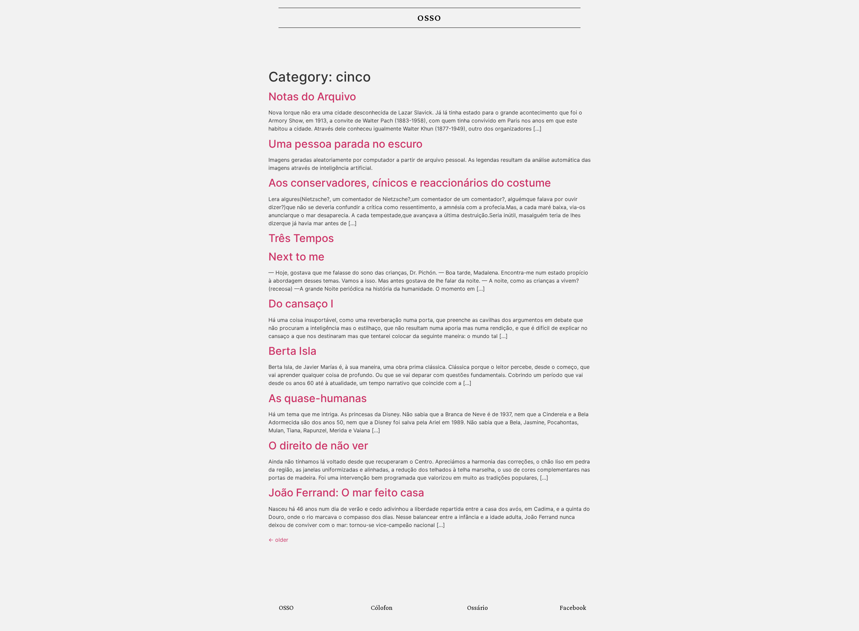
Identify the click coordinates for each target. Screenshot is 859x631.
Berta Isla (292, 350)
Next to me (296, 256)
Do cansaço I (301, 303)
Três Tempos (301, 238)
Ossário (477, 607)
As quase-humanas (317, 398)
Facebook (573, 607)
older (278, 539)
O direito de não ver (318, 445)
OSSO (429, 17)
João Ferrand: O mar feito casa (346, 492)
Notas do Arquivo (312, 96)
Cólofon (382, 607)
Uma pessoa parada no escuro (345, 143)
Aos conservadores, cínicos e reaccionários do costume (409, 182)
